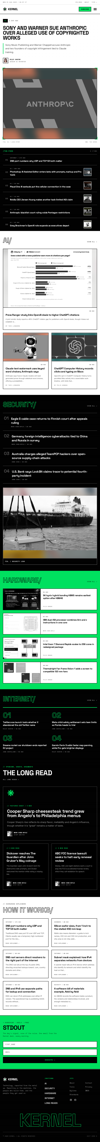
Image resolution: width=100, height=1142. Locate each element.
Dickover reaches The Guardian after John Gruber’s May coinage (21, 857)
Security (51, 1088)
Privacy (88, 1087)
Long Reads (52, 1103)
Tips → (94, 2)
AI (47, 1083)
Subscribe (85, 9)
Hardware (52, 1093)
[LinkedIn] (71, 1100)
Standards (74, 1094)
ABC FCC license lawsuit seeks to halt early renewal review (73, 857)
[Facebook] (75, 1100)
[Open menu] (95, 9)
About (87, 2)
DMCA (87, 1090)
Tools (72, 1087)
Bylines (79, 2)
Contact (88, 1083)
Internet (51, 1098)
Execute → (50, 1060)
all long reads (11, 779)
